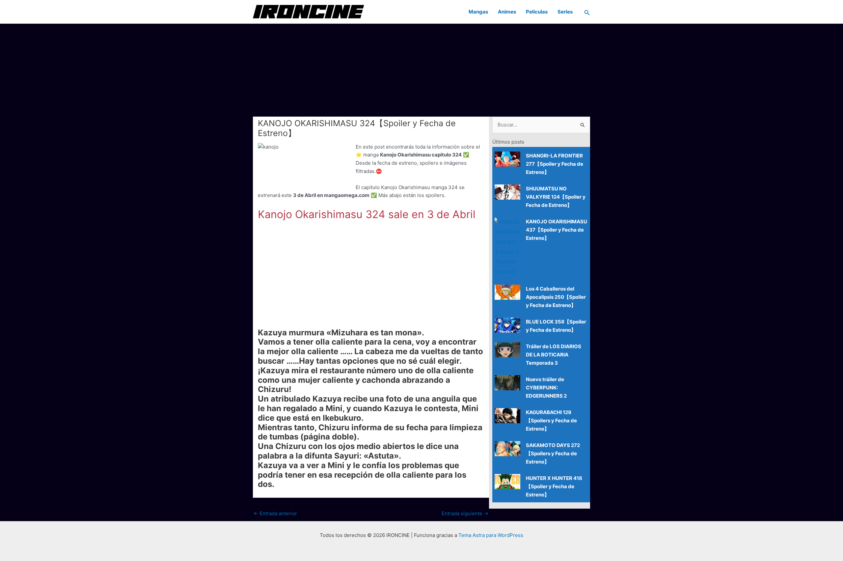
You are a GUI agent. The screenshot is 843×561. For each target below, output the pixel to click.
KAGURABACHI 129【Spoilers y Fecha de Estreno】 (551, 420)
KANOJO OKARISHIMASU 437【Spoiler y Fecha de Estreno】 (556, 229)
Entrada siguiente (465, 513)
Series (565, 12)
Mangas (478, 12)
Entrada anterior (275, 513)
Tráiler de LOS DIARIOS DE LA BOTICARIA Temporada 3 (553, 354)
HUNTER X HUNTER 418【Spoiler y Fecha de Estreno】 (554, 486)
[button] (587, 11)
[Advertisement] (421, 70)
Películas (537, 12)
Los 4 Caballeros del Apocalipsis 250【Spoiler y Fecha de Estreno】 (556, 297)
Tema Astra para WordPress (490, 535)
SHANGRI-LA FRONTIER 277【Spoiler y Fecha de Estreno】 (554, 164)
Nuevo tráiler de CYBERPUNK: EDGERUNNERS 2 (546, 387)
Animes (507, 12)
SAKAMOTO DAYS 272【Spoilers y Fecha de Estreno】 (553, 453)
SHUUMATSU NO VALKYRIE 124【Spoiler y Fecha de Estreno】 (555, 196)
